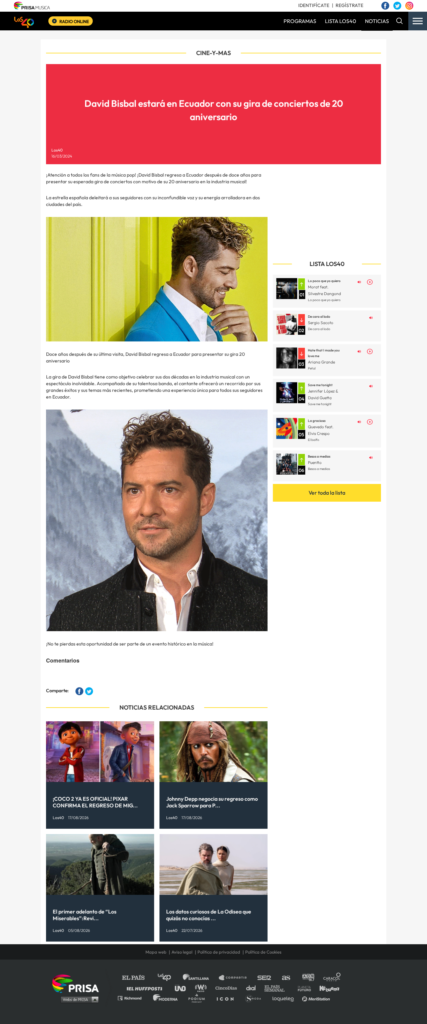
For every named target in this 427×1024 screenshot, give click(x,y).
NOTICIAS (377, 21)
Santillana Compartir (236, 978)
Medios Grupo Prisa (78, 999)
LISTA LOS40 (340, 21)
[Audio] (359, 281)
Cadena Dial (253, 988)
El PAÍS (137, 978)
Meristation (317, 998)
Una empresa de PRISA (78, 983)
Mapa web (155, 952)
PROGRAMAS (300, 21)
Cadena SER (265, 978)
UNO (183, 988)
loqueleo (285, 998)
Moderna (165, 998)
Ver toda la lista (327, 492)
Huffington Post (146, 988)
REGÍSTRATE (349, 5)
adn (308, 978)
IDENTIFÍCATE (313, 5)
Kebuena (326, 988)
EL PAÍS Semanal (278, 988)
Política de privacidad (218, 952)
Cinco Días (228, 988)
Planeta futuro (302, 988)
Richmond (133, 998)
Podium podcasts (198, 998)
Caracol (332, 978)
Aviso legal (181, 952)
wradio (202, 988)
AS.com (286, 978)
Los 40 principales (169, 978)
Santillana (200, 978)
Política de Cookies (263, 952)
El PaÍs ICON (227, 998)
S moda (255, 998)
